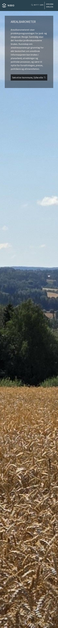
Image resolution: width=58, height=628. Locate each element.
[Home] (8, 5)
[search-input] (29, 77)
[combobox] (29, 77)
